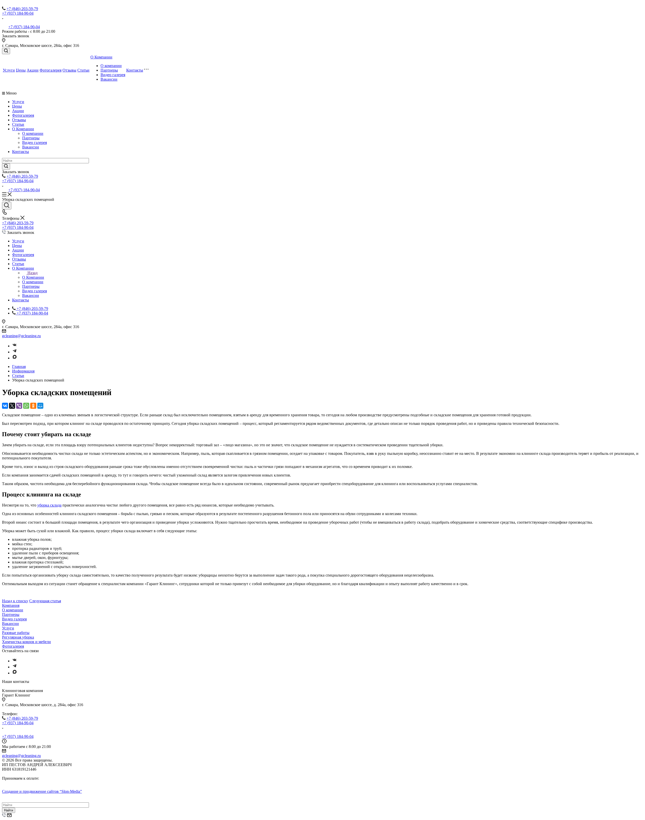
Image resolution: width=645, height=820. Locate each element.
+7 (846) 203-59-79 (22, 9)
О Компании (101, 57)
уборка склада (49, 505)
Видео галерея (113, 75)
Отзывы (69, 70)
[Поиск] (6, 51)
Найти (8, 810)
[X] (12, 406)
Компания (10, 605)
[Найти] (6, 166)
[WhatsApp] (26, 406)
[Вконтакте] (14, 346)
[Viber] (19, 406)
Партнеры (109, 70)
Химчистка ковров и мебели (26, 642)
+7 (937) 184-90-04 (18, 13)
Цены (21, 70)
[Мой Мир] (40, 406)
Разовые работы (15, 632)
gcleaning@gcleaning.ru (21, 336)
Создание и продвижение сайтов (42, 791)
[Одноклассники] (33, 406)
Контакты (134, 70)
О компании (111, 66)
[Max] (14, 358)
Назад (32, 273)
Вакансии (109, 79)
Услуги (9, 70)
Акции (33, 70)
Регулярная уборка (18, 637)
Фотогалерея (50, 70)
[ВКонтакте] (5, 406)
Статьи (83, 70)
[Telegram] (14, 352)
